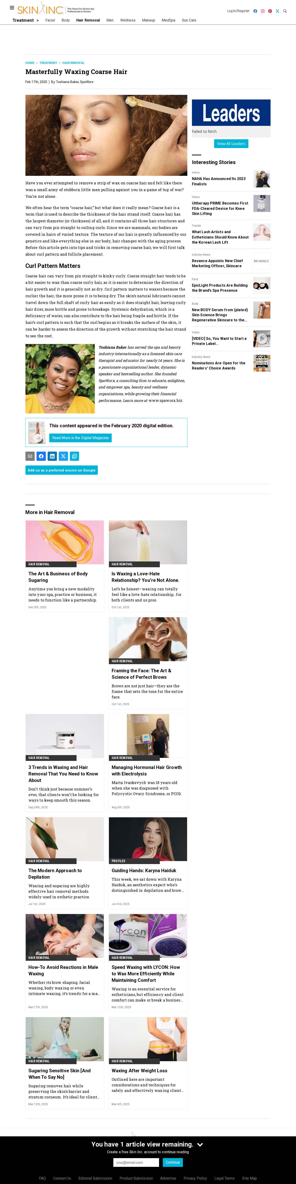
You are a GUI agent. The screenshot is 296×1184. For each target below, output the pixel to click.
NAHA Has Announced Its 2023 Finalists (219, 181)
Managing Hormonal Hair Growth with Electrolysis (147, 771)
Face (195, 279)
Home (29, 63)
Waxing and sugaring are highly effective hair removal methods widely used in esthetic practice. (59, 891)
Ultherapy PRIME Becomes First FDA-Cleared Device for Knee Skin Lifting (220, 208)
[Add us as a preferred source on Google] (74, 456)
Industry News (201, 254)
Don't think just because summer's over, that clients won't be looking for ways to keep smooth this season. (63, 795)
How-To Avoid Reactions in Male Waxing (63, 970)
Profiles (119, 861)
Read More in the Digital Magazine (80, 438)
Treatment (48, 63)
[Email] (30, 456)
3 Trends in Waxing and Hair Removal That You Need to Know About (63, 774)
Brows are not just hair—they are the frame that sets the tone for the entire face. (147, 691)
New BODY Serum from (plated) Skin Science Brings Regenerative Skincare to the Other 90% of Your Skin (220, 315)
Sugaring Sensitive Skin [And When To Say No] (59, 1074)
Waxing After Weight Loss (139, 1070)
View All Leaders (231, 143)
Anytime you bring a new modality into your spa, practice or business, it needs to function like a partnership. (62, 594)
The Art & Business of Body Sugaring (58, 577)
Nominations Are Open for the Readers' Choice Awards (218, 365)
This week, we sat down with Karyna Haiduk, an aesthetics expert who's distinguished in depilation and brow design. (147, 885)
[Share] (41, 456)
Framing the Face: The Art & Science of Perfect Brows (141, 674)
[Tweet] (63, 456)
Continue (173, 1162)
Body (195, 303)
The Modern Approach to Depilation (55, 874)
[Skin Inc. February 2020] (37, 432)
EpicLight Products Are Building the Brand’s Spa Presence (220, 288)
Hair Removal (73, 63)
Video (195, 332)
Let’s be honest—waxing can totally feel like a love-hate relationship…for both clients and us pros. (147, 594)
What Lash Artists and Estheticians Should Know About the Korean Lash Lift (220, 237)
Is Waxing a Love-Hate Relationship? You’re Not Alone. (145, 577)
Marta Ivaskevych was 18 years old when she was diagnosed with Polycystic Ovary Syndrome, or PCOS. (147, 788)
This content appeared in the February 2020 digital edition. (111, 425)
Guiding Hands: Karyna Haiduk (144, 870)
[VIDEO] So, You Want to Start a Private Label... (219, 341)
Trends (196, 225)
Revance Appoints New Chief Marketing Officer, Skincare (217, 263)
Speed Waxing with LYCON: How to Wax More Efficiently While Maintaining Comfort (146, 973)
